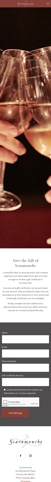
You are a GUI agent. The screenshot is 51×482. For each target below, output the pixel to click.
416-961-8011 (29, 477)
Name (4, 332)
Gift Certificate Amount (12, 375)
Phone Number (9, 361)
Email (4, 347)
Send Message (15, 413)
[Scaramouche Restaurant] (25, 2)
